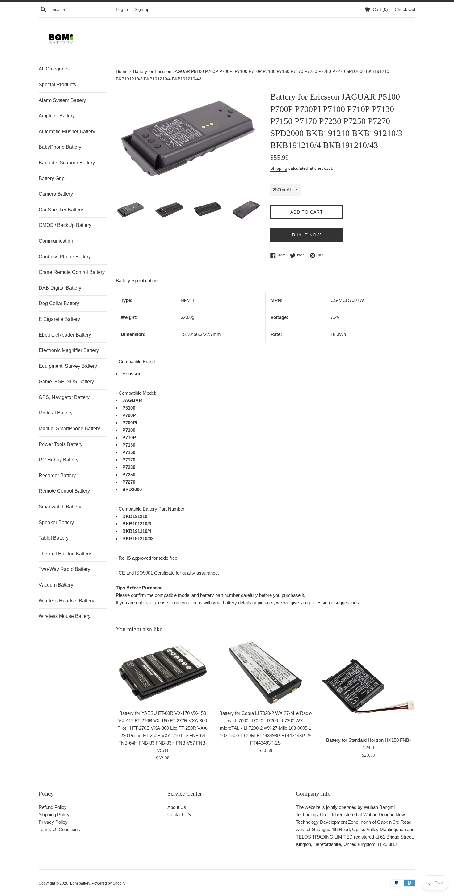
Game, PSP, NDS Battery (66, 381)
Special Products (57, 84)
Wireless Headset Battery (66, 600)
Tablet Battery (54, 538)
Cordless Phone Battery (65, 256)
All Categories (54, 68)
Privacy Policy (53, 822)
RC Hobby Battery (58, 459)
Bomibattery (80, 883)
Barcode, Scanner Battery (67, 162)
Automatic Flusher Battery (67, 131)
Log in (122, 9)
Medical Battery (56, 412)
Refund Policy (53, 807)
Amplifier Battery (57, 115)
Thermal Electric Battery (65, 553)
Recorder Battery (57, 475)
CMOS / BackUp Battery (65, 225)
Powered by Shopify (108, 883)
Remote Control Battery (64, 491)
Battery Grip (52, 178)
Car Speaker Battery (61, 209)
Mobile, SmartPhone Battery (69, 428)
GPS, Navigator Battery (64, 397)
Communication (56, 241)
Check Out (405, 9)
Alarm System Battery (62, 100)
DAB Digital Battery (60, 288)
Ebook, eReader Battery (65, 335)
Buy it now (306, 234)
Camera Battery (56, 194)
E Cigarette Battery (59, 319)
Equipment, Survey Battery (68, 366)
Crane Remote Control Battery (72, 272)
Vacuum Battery (56, 585)
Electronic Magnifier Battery (69, 350)
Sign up (142, 9)
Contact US (179, 814)
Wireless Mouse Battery (64, 616)
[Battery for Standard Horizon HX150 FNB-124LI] (368, 686)
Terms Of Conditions (59, 829)
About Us (176, 807)
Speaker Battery (56, 522)
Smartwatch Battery (60, 506)
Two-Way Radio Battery (64, 569)
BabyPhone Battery (60, 147)
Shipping (278, 168)
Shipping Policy (54, 814)
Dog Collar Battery (59, 303)
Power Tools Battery (60, 444)
